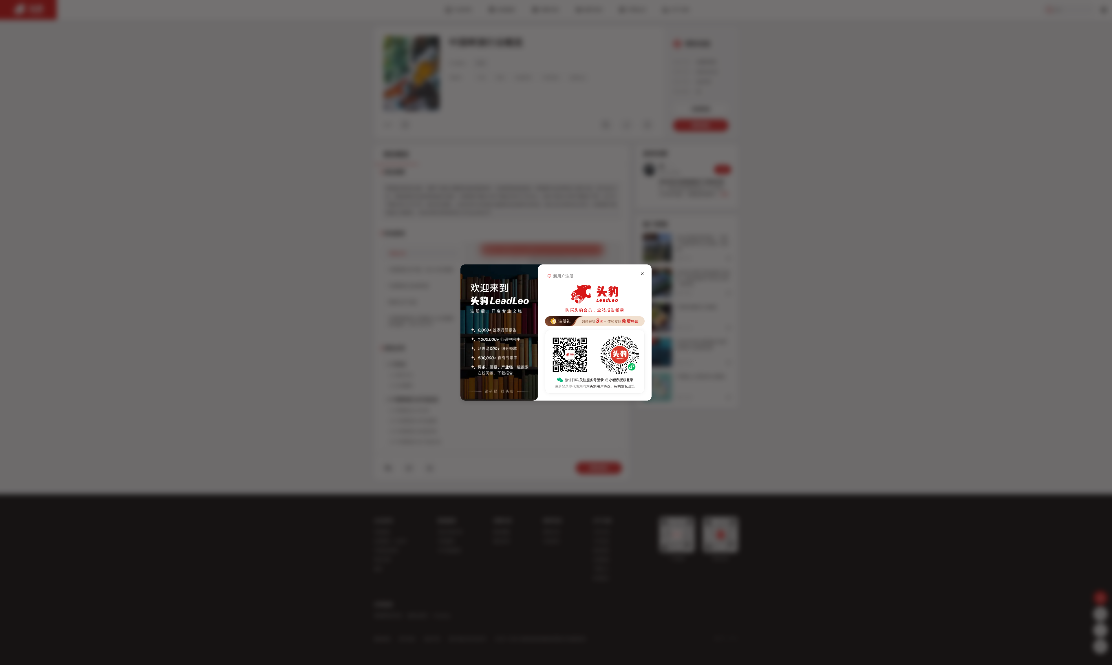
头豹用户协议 (600, 386)
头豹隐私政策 (624, 386)
